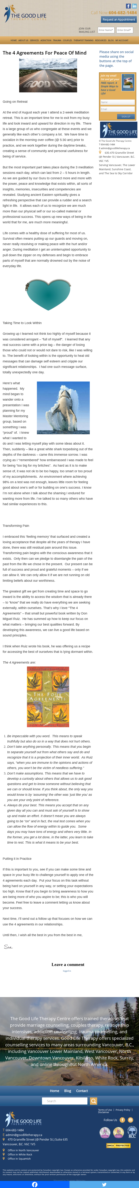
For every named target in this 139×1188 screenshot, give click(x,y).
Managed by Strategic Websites (69, 1180)
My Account (121, 40)
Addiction (46, 40)
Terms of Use (105, 1109)
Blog (111, 40)
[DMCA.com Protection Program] (118, 1146)
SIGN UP (126, 116)
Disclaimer (103, 1112)
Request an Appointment (119, 19)
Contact (82, 1091)
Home (14, 40)
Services (34, 40)
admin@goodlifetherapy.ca (24, 1135)
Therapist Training (83, 40)
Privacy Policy (123, 1109)
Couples (67, 40)
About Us (23, 40)
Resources (100, 40)
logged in (67, 971)
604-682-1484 (15, 1130)
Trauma (57, 40)
